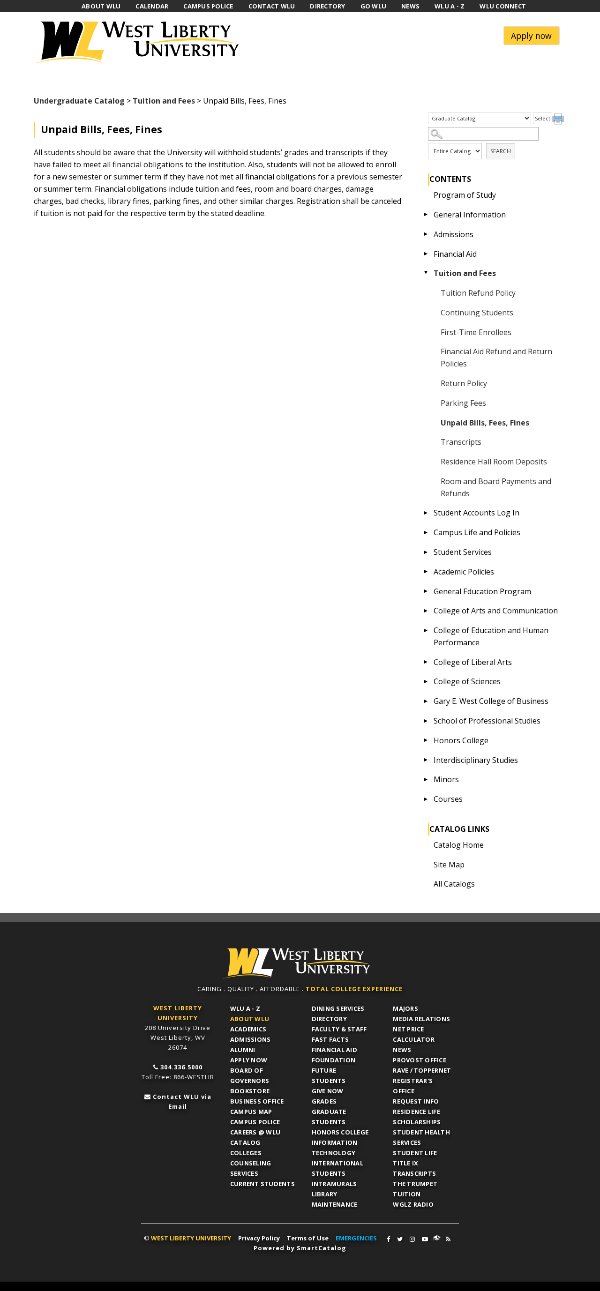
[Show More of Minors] (426, 779)
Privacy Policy (259, 1238)
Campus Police (255, 1122)
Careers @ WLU (255, 1132)
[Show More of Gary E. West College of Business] (426, 701)
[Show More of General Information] (426, 214)
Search (500, 151)
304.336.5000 (181, 1067)
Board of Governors (249, 1075)
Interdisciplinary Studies (476, 760)
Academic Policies (464, 572)
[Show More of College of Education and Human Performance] (426, 630)
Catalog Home (459, 845)
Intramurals (334, 1183)
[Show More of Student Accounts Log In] (426, 512)
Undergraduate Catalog (79, 101)
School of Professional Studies (487, 721)
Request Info (416, 1101)
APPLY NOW (248, 1060)
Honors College (461, 740)
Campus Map (251, 1111)
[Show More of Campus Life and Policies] (426, 532)
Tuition (406, 1194)
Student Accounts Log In (476, 512)
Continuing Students (477, 312)
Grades (324, 1101)
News (402, 1049)
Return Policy (464, 383)
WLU (296, 963)
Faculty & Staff (339, 1029)
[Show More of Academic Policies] (426, 571)
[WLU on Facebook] (388, 1239)
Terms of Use (308, 1238)
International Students (337, 1168)
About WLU (249, 1019)
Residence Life (416, 1111)
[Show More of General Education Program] (426, 591)
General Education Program (482, 591)
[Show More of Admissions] (426, 234)
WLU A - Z (245, 1008)
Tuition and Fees (164, 101)
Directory (329, 1019)
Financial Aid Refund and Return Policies (496, 357)
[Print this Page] (559, 120)
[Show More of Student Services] (426, 552)
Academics (248, 1029)
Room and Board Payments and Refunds (496, 487)
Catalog (245, 1142)
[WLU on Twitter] (400, 1239)
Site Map (449, 864)
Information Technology (335, 1147)
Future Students (329, 1075)
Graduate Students (329, 1116)
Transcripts (461, 442)
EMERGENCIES (356, 1238)
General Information (470, 214)
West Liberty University (139, 43)
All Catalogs (454, 884)
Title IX (405, 1163)
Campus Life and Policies (477, 532)
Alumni (242, 1049)
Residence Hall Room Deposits (494, 461)
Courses (448, 799)
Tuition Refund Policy (478, 293)
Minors (446, 779)
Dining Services (338, 1008)
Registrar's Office (413, 1085)
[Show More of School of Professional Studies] (426, 720)
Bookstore (250, 1091)
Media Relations (421, 1019)
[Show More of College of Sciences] (426, 681)
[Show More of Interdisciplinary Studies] (426, 760)
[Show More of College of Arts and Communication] (426, 610)
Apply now (531, 35)
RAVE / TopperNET (422, 1070)
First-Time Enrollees (476, 332)
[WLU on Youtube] (425, 1239)
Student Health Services (421, 1137)
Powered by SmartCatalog (300, 1248)
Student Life (415, 1153)
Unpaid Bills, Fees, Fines (485, 423)
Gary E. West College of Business (491, 701)
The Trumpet (415, 1183)
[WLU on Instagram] (412, 1239)
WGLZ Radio (413, 1204)
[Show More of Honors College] (426, 740)
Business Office (257, 1101)
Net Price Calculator (414, 1034)
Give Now (328, 1091)
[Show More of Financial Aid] (426, 254)
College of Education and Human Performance (491, 636)
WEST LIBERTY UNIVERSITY (191, 1238)
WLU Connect (437, 1238)
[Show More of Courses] (426, 799)
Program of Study (465, 195)
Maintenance (335, 1204)
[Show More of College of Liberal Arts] (426, 662)
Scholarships (417, 1122)
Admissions (453, 234)
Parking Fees (463, 403)
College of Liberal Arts (473, 662)
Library (325, 1194)
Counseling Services (250, 1168)
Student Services (463, 552)
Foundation (334, 1060)
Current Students (262, 1183)
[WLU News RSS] (448, 1239)
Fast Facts (330, 1039)
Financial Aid (455, 254)
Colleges (246, 1153)
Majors (405, 1008)
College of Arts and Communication (496, 610)
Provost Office (419, 1060)
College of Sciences (467, 681)
